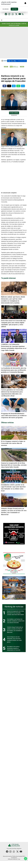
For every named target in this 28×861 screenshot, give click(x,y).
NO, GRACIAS (6, 9)
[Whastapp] (13, 14)
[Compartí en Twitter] (9, 86)
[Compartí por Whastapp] (18, 86)
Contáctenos (14, 857)
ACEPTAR (14, 9)
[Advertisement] (14, 44)
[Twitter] (16, 14)
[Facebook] (6, 14)
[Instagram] (9, 14)
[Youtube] (20, 14)
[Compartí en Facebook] (5, 86)
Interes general (14, 112)
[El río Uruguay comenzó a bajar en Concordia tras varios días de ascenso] (14, 433)
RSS (24, 856)
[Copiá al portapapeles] (23, 86)
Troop (18, 859)
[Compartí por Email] (14, 86)
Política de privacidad (17, 856)
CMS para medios (12, 859)
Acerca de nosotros (7, 856)
